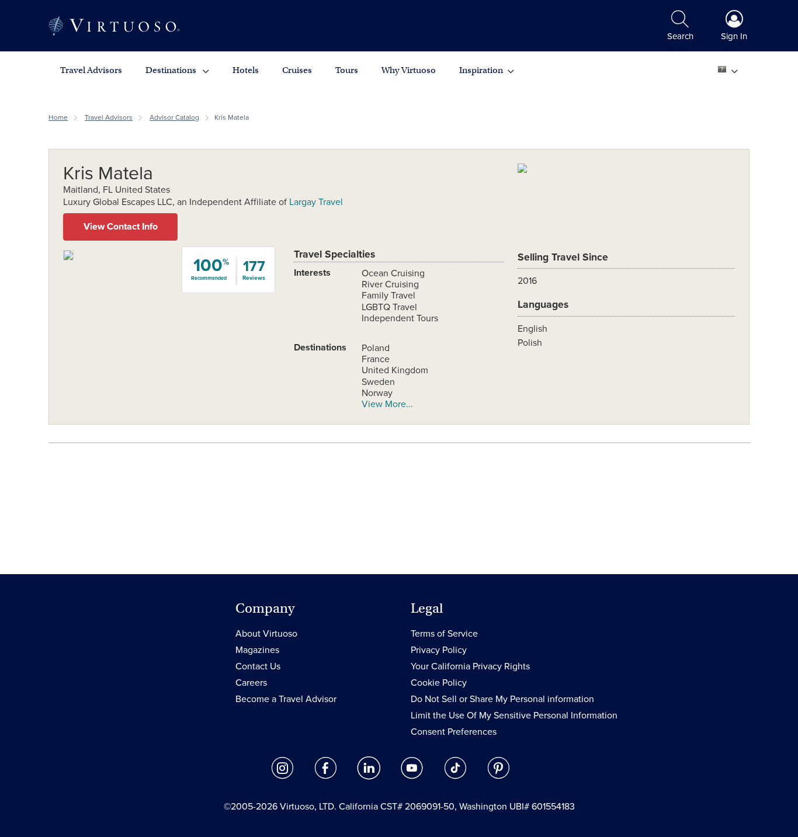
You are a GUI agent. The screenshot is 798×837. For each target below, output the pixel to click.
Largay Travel (316, 202)
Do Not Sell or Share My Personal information (502, 699)
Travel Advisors (91, 70)
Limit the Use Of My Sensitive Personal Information (514, 715)
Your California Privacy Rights (470, 666)
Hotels (246, 70)
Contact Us (257, 666)
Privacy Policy (439, 650)
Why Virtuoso (408, 70)
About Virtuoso (266, 634)
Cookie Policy (439, 683)
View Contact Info (121, 226)
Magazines (257, 650)
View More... (387, 404)
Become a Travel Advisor (285, 699)
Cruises (297, 70)
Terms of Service (444, 634)
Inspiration (481, 70)
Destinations (171, 70)
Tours (346, 70)
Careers (251, 683)
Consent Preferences (454, 732)
